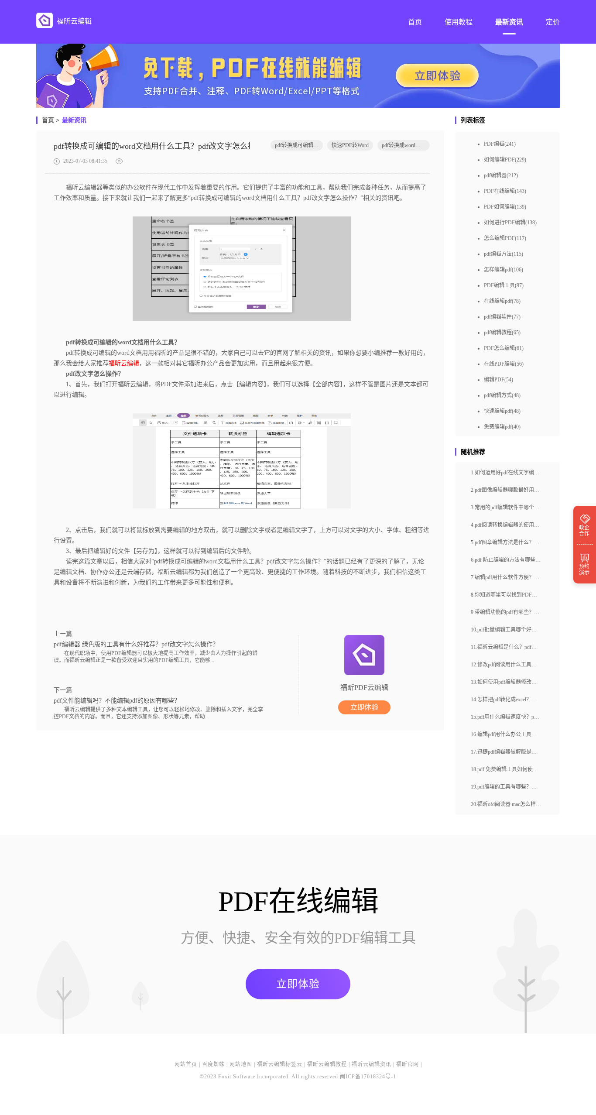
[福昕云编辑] (44, 20)
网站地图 (240, 1064)
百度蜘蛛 (213, 1064)
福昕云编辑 (124, 363)
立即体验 (364, 707)
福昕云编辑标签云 (279, 1064)
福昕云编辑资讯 (371, 1064)
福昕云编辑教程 (327, 1064)
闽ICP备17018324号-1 (368, 1077)
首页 (48, 120)
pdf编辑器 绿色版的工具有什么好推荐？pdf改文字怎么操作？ (136, 644)
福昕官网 (407, 1064)
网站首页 (186, 1064)
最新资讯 (74, 120)
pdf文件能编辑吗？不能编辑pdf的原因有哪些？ (117, 700)
